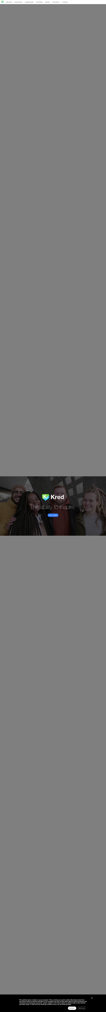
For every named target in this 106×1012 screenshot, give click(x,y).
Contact (65, 2)
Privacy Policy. (66, 1004)
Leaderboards (29, 2)
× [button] (91, 997)
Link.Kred (9, 2)
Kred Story (39, 2)
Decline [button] (82, 1008)
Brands (47, 2)
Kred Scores (18, 2)
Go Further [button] (55, 2)
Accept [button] (72, 1008)
